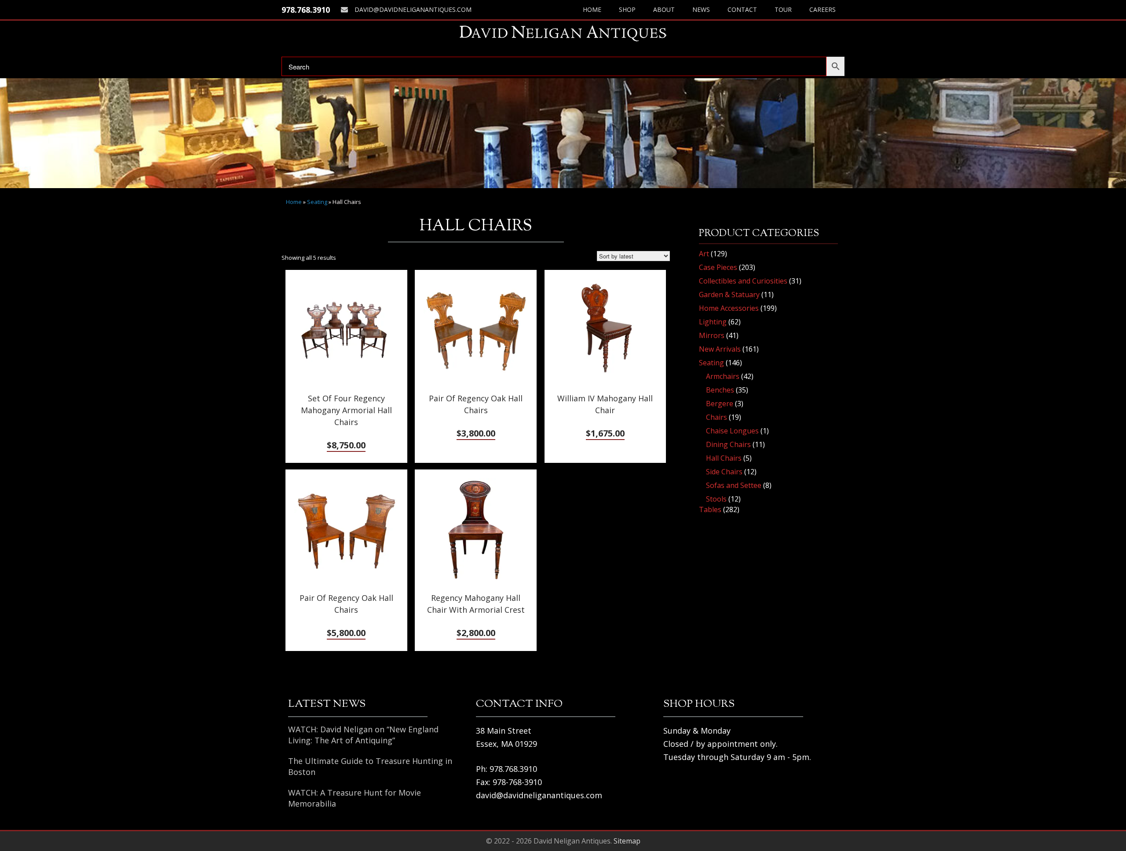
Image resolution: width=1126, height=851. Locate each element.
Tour (783, 9)
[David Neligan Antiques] (563, 33)
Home (592, 9)
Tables (710, 509)
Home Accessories (729, 308)
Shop (627, 9)
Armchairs (722, 376)
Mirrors (711, 335)
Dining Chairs (728, 444)
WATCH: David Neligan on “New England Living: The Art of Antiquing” (363, 735)
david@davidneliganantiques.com (413, 9)
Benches (720, 390)
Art (704, 253)
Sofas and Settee (733, 485)
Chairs (716, 417)
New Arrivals (720, 349)
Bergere (719, 403)
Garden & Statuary (729, 294)
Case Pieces (718, 267)
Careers (822, 9)
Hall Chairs (724, 458)
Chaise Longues (732, 431)
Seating (317, 202)
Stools (716, 499)
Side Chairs (724, 471)
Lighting (713, 322)
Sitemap (627, 841)
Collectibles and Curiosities (743, 281)
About (664, 9)
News (701, 9)
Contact (742, 9)
